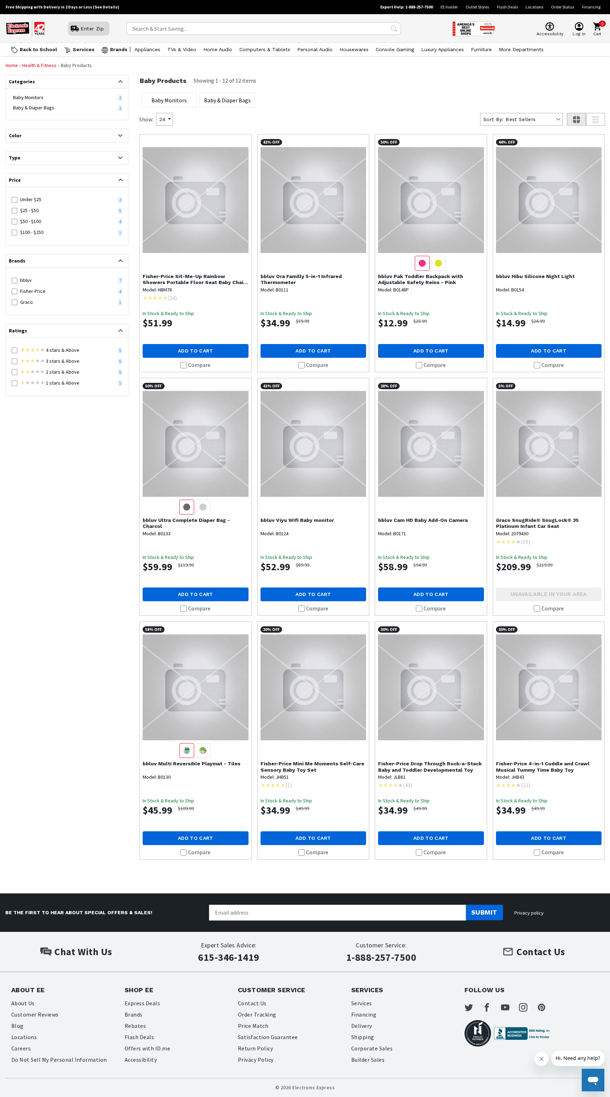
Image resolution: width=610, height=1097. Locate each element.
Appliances (147, 49)
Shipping (362, 1037)
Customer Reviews (35, 1014)
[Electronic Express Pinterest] (545, 1007)
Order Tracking (257, 1014)
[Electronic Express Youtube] (509, 1007)
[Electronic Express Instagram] (527, 1007)
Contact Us (252, 1003)
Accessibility (141, 1059)
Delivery (361, 1025)
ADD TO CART (195, 351)
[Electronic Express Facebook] (491, 1007)
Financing (591, 7)
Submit (484, 912)
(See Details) (106, 7)
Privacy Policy (256, 1059)
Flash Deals (507, 7)
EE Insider (449, 7)
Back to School (38, 49)
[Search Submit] (394, 28)
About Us (23, 1003)
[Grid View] (576, 119)
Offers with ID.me (147, 1048)
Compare (199, 364)
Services (84, 49)
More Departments (521, 49)
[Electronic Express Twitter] (473, 1007)
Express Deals (142, 1003)
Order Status (562, 7)
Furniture (481, 49)
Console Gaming (395, 49)
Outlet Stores (477, 7)
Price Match (253, 1025)
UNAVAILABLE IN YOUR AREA (548, 594)
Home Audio (217, 49)
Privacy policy (529, 913)
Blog (17, 1025)
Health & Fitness (39, 65)
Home (12, 65)
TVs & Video (181, 49)
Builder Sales (367, 1059)
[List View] (595, 119)
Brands (118, 49)
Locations (534, 7)
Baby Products (163, 80)
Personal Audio (315, 49)
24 (162, 119)
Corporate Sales (372, 1048)
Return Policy (255, 1048)
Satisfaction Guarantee (268, 1037)
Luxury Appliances (442, 49)
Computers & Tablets (264, 49)
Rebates (135, 1025)
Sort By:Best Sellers (509, 119)
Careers (21, 1048)
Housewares (354, 49)
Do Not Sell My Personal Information (59, 1059)
